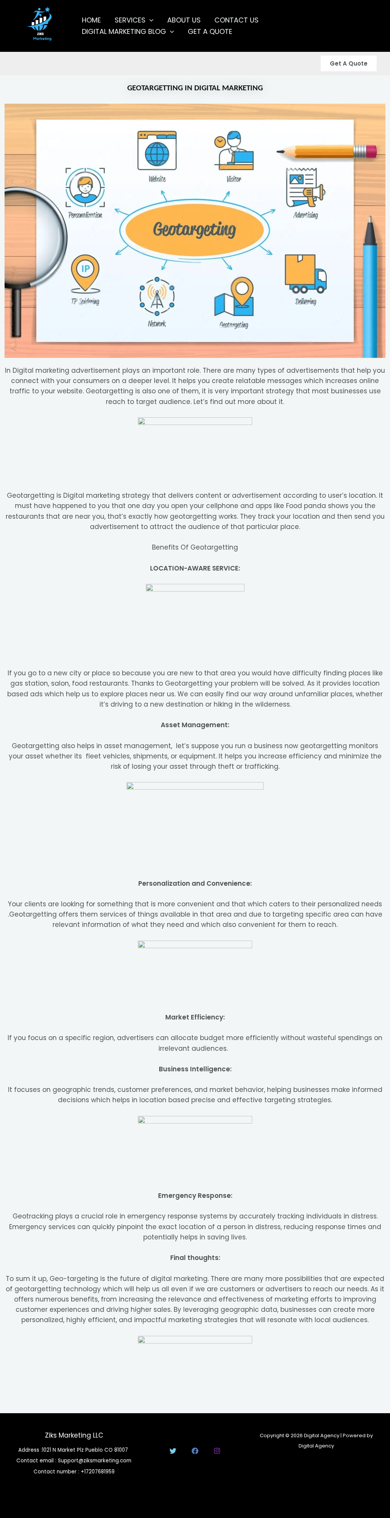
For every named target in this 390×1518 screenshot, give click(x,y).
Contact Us (236, 20)
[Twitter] (172, 1450)
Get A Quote (210, 31)
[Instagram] (217, 1450)
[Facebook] (195, 1450)
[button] (149, 20)
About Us (184, 20)
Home (91, 20)
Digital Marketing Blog (124, 31)
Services (130, 20)
